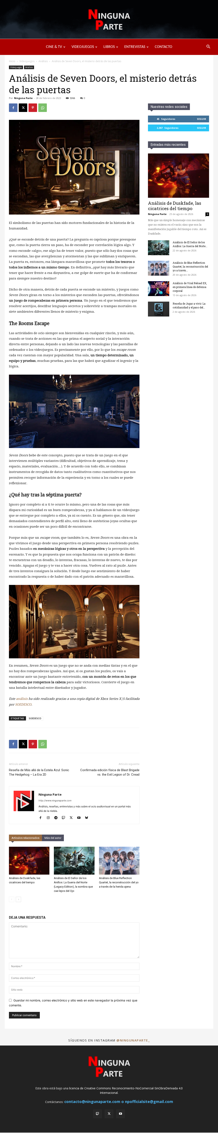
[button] (208, 47)
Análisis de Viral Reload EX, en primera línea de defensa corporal (190, 286)
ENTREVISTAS (134, 47)
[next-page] (18, 899)
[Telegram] (57, 818)
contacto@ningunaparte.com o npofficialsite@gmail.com (118, 1101)
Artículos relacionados (25, 837)
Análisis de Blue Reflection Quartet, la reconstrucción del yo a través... (190, 266)
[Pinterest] (33, 107)
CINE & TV (54, 47)
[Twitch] (65, 818)
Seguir (201, 118)
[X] (23, 107)
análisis (22, 699)
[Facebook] (13, 107)
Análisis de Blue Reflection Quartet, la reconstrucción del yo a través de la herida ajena (119, 882)
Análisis (43, 61)
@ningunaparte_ (133, 1040)
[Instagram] (49, 818)
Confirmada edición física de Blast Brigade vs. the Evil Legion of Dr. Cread (109, 772)
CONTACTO (163, 47)
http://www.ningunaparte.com (55, 800)
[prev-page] (11, 899)
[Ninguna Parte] (109, 19)
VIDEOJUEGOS (83, 47)
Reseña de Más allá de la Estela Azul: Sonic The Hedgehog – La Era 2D (39, 772)
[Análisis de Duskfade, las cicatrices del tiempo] (29, 861)
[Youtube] (80, 818)
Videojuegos (26, 61)
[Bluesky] (88, 818)
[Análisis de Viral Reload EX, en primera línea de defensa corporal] (158, 288)
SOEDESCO (23, 704)
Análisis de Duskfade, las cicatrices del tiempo (174, 205)
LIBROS (109, 47)
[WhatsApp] (42, 107)
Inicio (12, 61)
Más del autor (52, 837)
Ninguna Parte (23, 98)
